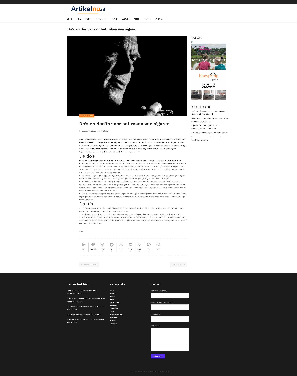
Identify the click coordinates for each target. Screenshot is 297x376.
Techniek (114, 308)
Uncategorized (116, 315)
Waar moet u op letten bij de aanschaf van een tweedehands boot (86, 300)
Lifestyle (113, 305)
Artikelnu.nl (143, 371)
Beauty (113, 293)
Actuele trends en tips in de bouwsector (209, 133)
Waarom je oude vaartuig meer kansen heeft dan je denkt (85, 321)
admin (105, 131)
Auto (112, 290)
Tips (112, 312)
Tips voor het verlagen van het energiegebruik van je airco (86, 308)
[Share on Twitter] (91, 231)
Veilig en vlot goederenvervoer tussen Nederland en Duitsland (82, 292)
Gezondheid (115, 302)
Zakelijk (113, 324)
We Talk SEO (164, 371)
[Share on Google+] (95, 231)
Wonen (113, 321)
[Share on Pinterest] (98, 231)
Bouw (112, 296)
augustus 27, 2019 (89, 131)
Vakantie (113, 318)
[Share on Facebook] (88, 231)
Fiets (112, 299)
